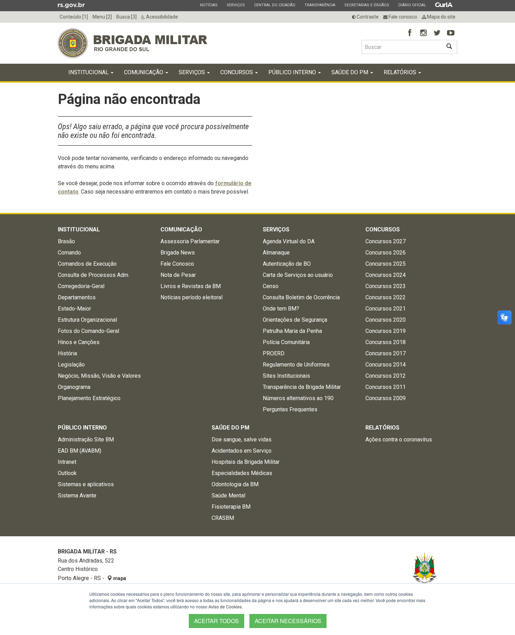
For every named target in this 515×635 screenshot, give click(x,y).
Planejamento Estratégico (89, 398)
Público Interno (292, 72)
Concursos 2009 (385, 398)
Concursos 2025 (385, 263)
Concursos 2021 (385, 308)
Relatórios (401, 72)
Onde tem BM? (281, 308)
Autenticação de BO (287, 263)
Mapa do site (440, 17)
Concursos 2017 (385, 353)
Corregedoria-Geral (81, 286)
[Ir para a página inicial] (132, 43)
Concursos (237, 72)
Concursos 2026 (385, 252)
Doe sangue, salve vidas (242, 439)
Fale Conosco (177, 263)
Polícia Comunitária (286, 342)
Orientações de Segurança (295, 319)
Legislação (71, 364)
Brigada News (177, 252)
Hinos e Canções (78, 342)
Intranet (67, 462)
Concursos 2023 (385, 286)
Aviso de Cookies (225, 606)
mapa (119, 578)
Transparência (319, 4)
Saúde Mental (228, 495)
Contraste (367, 17)
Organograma (74, 387)
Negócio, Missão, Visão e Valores (99, 375)
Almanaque (276, 252)
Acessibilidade (161, 17)
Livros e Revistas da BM (190, 286)
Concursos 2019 (385, 331)
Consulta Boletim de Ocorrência (301, 297)
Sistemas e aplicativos (86, 484)
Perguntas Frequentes (290, 409)
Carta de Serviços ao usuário (298, 275)
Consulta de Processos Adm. (93, 275)
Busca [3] (126, 17)
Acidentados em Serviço (242, 450)
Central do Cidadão (274, 4)
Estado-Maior (74, 308)
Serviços (235, 4)
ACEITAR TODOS (216, 621)
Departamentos (77, 297)
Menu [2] (102, 17)
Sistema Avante (77, 495)
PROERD (273, 353)
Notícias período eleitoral (191, 297)
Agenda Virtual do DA (289, 241)
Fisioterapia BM (231, 506)
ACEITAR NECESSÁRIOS (288, 621)
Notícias (209, 4)
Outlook (67, 473)
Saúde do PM (350, 72)
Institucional (89, 72)
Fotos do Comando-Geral (88, 331)
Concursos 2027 (385, 241)
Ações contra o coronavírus (398, 439)
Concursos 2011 (385, 387)
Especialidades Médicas (242, 473)
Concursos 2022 (385, 297)
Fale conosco (402, 17)
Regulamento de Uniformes (296, 364)
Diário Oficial (412, 4)
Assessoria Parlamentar (190, 241)
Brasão (66, 241)
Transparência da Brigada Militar (302, 387)
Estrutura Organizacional (87, 319)
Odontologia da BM (235, 484)
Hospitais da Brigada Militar (246, 462)
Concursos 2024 (385, 275)
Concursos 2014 (385, 364)
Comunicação (144, 72)
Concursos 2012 (385, 375)
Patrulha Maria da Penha (292, 331)
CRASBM (223, 518)
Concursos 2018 (385, 342)
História (67, 353)
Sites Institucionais (286, 375)
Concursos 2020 (385, 319)
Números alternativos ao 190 (298, 398)
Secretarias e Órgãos (366, 4)
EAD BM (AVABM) (79, 450)
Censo (271, 286)
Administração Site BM (86, 439)
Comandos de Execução (87, 263)
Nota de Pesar (178, 275)
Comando (69, 252)
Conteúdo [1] (74, 17)
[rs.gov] (71, 5)
